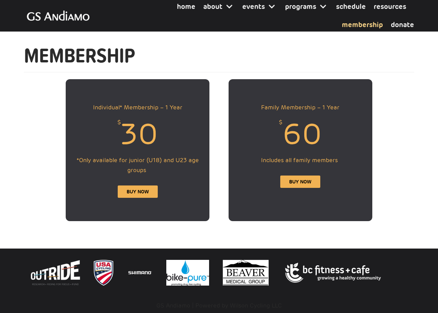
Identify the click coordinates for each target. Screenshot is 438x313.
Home (186, 6)
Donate (402, 24)
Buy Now (138, 192)
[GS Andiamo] (58, 16)
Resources (390, 6)
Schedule (351, 6)
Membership (362, 24)
